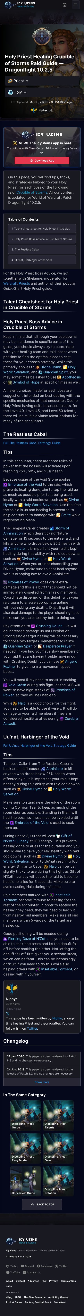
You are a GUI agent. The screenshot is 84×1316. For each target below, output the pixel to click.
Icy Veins (11, 1250)
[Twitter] (51, 110)
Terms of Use (68, 1280)
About (9, 1280)
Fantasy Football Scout (38, 1302)
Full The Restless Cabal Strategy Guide (32, 443)
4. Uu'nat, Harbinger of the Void (32, 260)
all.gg (9, 1297)
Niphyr (57, 1018)
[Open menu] (76, 4)
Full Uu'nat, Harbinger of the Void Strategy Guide (39, 745)
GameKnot (60, 1302)
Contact (20, 1280)
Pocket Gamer (14, 1302)
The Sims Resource (35, 1297)
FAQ (44, 1280)
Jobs (9, 1286)
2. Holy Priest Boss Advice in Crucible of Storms (42, 239)
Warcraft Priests (16, 283)
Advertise (33, 1280)
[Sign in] (64, 5)
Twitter (32, 1028)
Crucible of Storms (31, 192)
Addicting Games (58, 1297)
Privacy (53, 1280)
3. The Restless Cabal (25, 249)
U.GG (18, 1297)
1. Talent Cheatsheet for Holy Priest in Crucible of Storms (44, 228)
